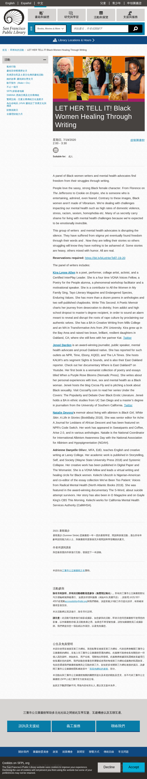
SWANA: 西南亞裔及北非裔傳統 (23, 95)
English (10, 3)
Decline (109, 767)
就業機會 (67, 751)
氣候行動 (11, 66)
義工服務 (73, 726)
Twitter (127, 337)
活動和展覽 (101, 17)
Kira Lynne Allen (64, 272)
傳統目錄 (109, 751)
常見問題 (123, 751)
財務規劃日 (12, 110)
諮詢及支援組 (29, 726)
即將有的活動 (17, 50)
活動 (7, 59)
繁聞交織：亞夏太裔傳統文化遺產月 (25, 99)
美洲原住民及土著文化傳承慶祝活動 (25, 75)
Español (26, 3)
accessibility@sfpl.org (76, 601)
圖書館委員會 (41, 751)
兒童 (103, 3)
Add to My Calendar (56, 150)
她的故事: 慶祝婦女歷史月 (20, 79)
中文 (40, 3)
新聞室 (81, 751)
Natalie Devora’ (63, 412)
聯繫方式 (94, 751)
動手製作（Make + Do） (19, 83)
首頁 (4, 50)
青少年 (116, 3)
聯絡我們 (118, 726)
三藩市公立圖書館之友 (73, 570)
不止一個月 (12, 87)
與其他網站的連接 (99, 669)
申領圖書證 (134, 3)
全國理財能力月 (15, 114)
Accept (133, 767)
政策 (55, 751)
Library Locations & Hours (74, 40)
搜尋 (31, 28)
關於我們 (23, 751)
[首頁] (14, 22)
